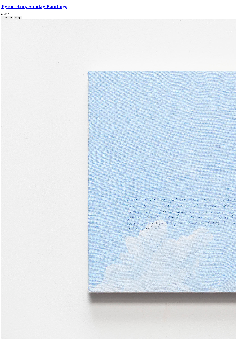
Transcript (7, 17)
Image (18, 17)
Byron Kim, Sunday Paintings (34, 6)
